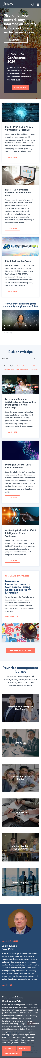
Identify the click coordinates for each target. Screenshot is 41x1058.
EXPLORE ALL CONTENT (20, 650)
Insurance (34, 369)
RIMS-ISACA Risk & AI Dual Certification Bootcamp (19, 128)
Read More (9, 616)
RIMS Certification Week (18, 260)
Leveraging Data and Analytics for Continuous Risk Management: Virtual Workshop (20, 403)
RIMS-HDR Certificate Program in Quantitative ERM (18, 192)
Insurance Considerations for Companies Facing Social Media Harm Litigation (18, 586)
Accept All (9, 1048)
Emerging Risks (9, 369)
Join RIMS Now (15, 39)
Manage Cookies (12, 1053)
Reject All (23, 1048)
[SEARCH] (37, 359)
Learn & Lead (9, 945)
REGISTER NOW (20, 87)
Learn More (12, 157)
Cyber (35, 366)
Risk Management (22, 369)
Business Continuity (23, 366)
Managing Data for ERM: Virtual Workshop (18, 466)
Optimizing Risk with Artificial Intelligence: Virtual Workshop (20, 532)
